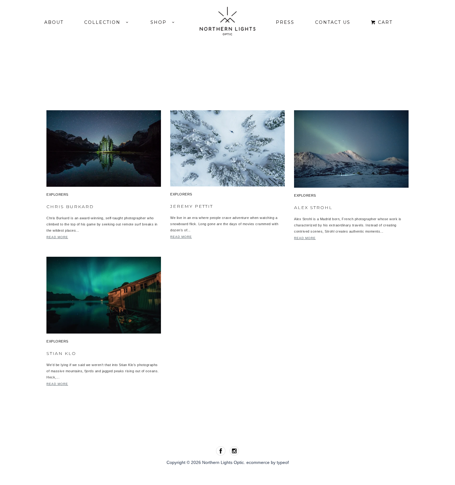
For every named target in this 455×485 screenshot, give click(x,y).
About (53, 22)
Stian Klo (61, 353)
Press (285, 22)
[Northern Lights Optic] (227, 21)
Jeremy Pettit (191, 206)
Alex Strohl (313, 207)
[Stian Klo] (103, 294)
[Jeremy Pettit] (227, 148)
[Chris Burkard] (103, 148)
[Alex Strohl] (351, 148)
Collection (105, 22)
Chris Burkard (70, 206)
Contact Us (332, 22)
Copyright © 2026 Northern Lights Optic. (206, 462)
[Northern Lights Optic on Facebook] (221, 450)
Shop (161, 22)
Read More (57, 237)
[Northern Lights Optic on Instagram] (234, 450)
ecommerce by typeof (267, 462)
